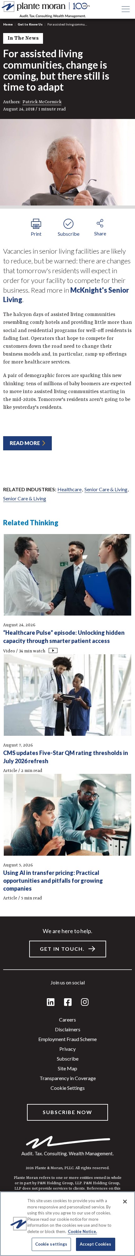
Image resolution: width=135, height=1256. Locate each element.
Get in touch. (62, 949)
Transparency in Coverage (68, 1078)
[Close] (125, 1201)
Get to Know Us (30, 24)
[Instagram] (85, 1002)
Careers (67, 1019)
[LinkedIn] (51, 1002)
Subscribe (67, 1059)
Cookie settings (68, 1088)
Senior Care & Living (105, 489)
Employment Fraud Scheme (67, 1039)
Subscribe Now (67, 1112)
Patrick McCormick (42, 101)
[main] (67, 628)
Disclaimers (67, 1029)
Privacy (67, 1049)
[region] (67, 1223)
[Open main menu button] (125, 9)
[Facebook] (68, 1002)
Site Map (67, 1068)
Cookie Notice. (82, 1231)
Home (8, 24)
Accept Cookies (95, 1244)
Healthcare (69, 489)
